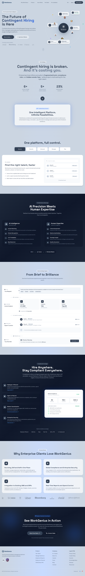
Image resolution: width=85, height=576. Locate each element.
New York (45, 431)
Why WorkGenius (24, 2)
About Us (54, 555)
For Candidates (54, 2)
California (33, 431)
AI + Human (54, 553)
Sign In (72, 2)
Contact (54, 564)
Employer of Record (24, 431)
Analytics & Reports (40, 558)
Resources (71, 564)
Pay (65, 149)
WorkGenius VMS (39, 562)
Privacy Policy (72, 553)
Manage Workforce (40, 555)
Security (71, 558)
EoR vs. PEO (52, 431)
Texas (39, 431)
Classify (31, 149)
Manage (54, 149)
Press (53, 560)
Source (20, 149)
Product (32, 2)
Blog (53, 562)
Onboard (42, 149)
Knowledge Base (73, 560)
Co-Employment (61, 431)
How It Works (40, 2)
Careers (54, 558)
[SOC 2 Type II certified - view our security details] (7, 560)
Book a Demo (79, 2)
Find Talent (47, 2)
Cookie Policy (72, 555)
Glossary (71, 562)
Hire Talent (38, 553)
